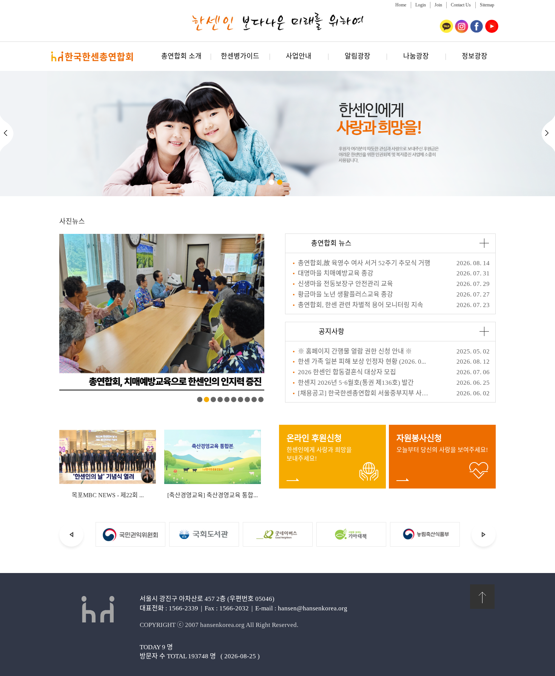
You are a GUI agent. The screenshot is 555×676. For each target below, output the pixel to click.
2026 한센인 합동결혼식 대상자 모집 (347, 372)
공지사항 (331, 331)
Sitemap (487, 5)
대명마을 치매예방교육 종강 (335, 273)
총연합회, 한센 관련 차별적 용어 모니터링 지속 (360, 305)
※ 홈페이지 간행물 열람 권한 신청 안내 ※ (355, 351)
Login (420, 5)
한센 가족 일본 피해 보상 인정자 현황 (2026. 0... (362, 361)
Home (400, 5)
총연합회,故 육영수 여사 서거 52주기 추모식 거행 (364, 263)
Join (438, 5)
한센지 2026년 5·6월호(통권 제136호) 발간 (356, 382)
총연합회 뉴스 (331, 243)
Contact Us (461, 5)
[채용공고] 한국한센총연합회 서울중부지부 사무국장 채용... (365, 393)
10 (261, 399)
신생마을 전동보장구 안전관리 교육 (345, 283)
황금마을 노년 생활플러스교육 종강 (345, 294)
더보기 (484, 243)
